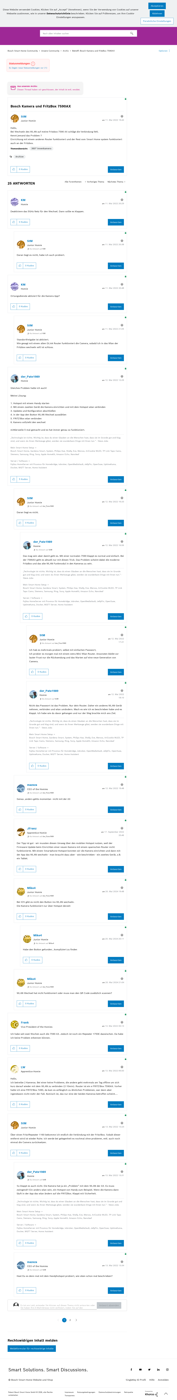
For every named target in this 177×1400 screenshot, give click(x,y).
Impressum (69, 1392)
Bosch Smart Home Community (23, 51)
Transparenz (70, 1395)
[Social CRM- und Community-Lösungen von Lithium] (151, 1393)
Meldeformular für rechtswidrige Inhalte (32, 1348)
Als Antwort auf (37, 249)
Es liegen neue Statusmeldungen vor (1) (28, 68)
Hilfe (151, 1379)
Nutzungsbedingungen (86, 1392)
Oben (166, 1394)
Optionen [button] (163, 51)
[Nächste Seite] (76, 1320)
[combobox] (88, 33)
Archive (19, 156)
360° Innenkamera (41, 148)
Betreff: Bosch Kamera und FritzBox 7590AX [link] (93, 51)
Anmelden (163, 1379)
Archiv (66, 51)
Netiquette (128, 1392)
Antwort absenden (109, 1305)
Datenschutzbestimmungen (110, 1392)
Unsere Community (50, 51)
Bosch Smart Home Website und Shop (32, 1379)
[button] (157, 6)
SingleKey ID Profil (136, 1379)
